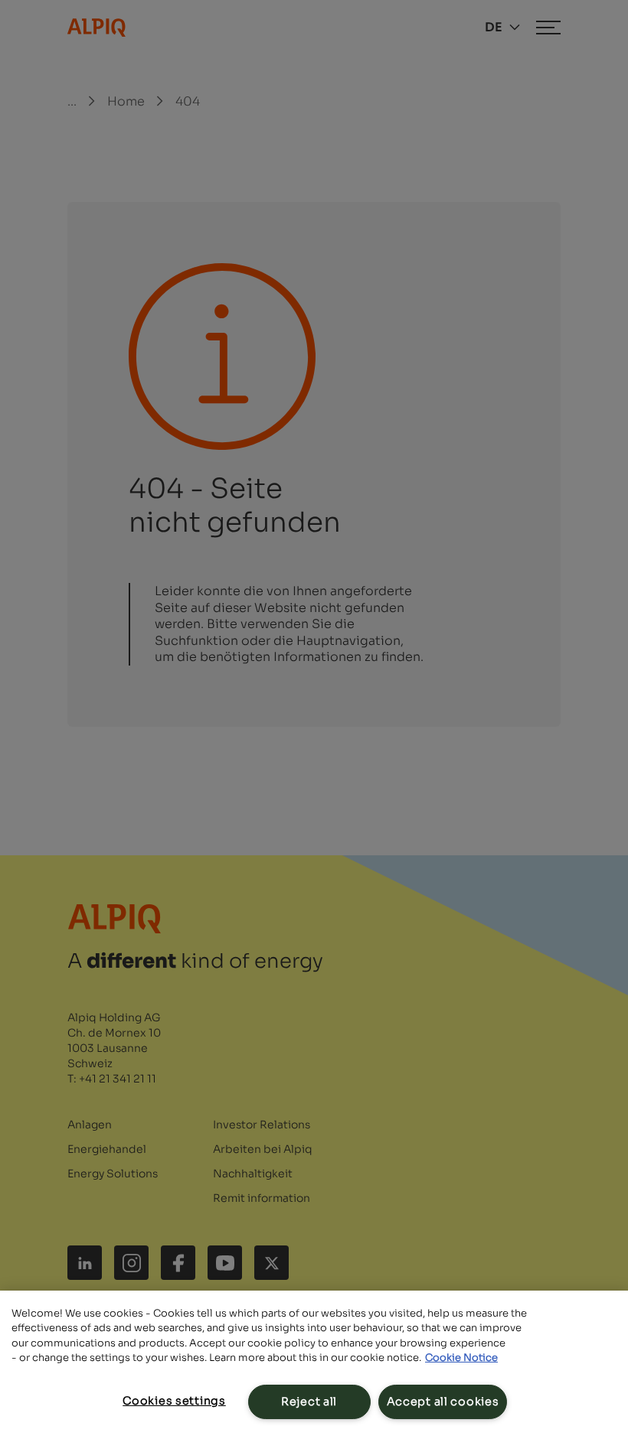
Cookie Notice (461, 1357)
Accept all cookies (443, 1401)
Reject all (309, 1401)
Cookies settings (174, 1401)
